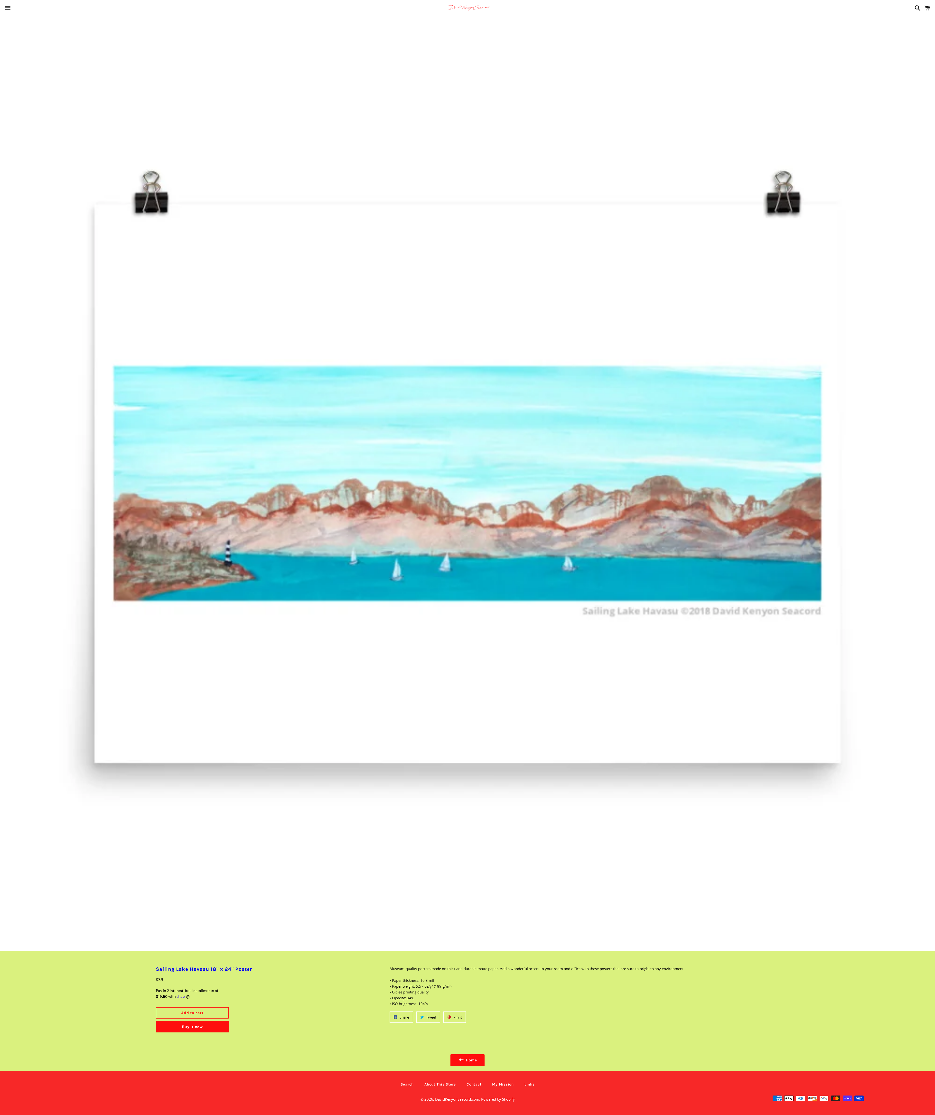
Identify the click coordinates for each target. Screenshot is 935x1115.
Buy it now (192, 1026)
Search (407, 1084)
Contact (474, 1084)
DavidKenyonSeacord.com (457, 1099)
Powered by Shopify (498, 1099)
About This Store (440, 1084)
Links (529, 1084)
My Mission (503, 1084)
